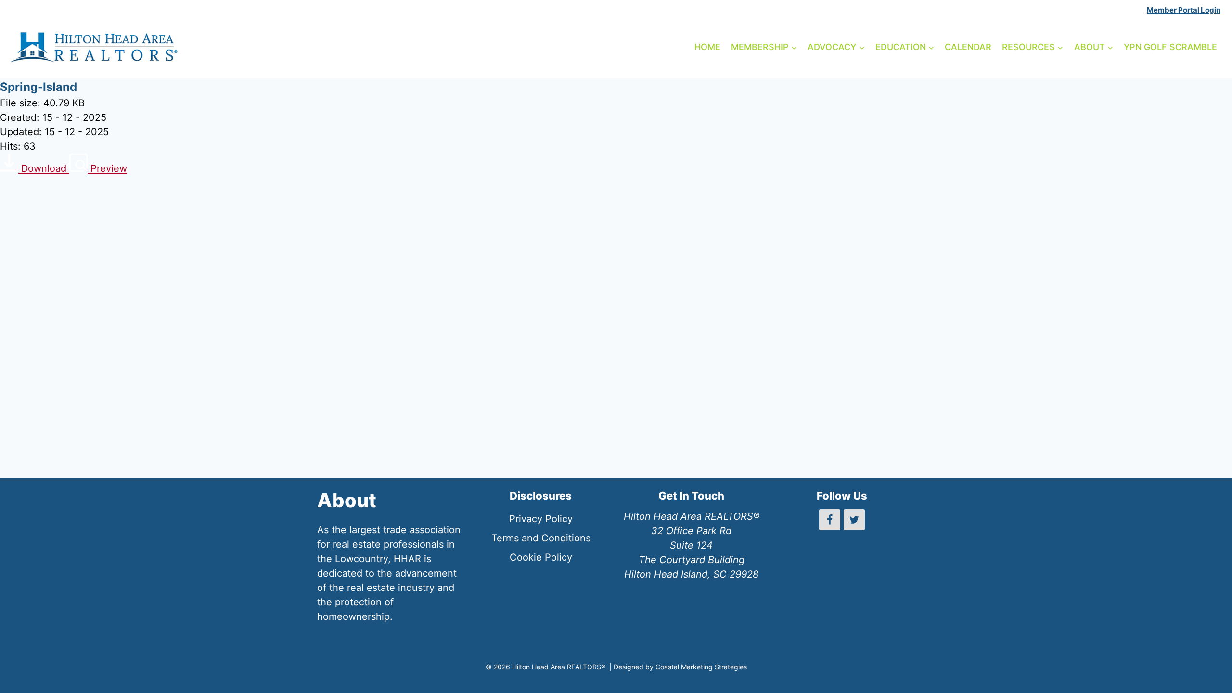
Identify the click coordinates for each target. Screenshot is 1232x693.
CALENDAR (968, 47)
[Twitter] (854, 519)
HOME (707, 47)
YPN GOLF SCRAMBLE (1170, 47)
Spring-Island (38, 87)
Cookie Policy (541, 557)
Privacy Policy (541, 519)
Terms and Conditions (540, 538)
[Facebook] (829, 519)
